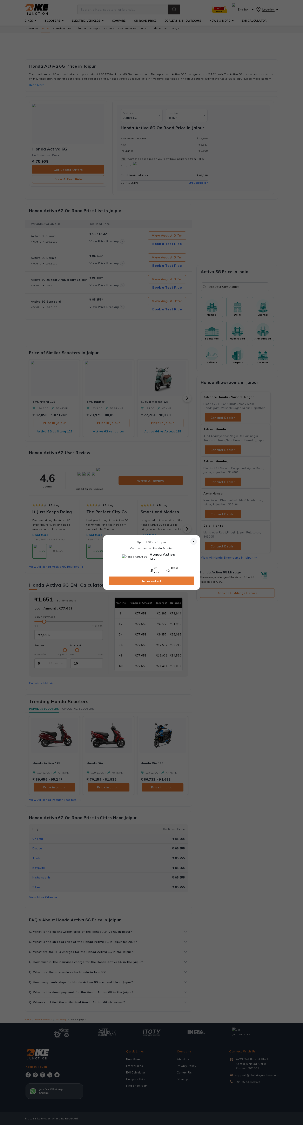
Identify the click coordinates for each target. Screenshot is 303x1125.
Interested (151, 581)
